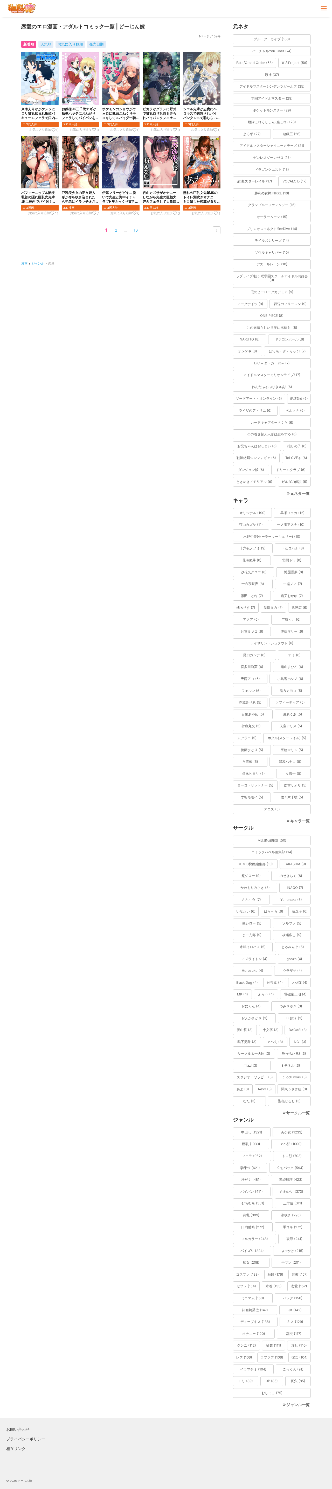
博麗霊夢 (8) (293, 572)
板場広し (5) (291, 935)
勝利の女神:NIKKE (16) (271, 193)
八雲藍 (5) (250, 761)
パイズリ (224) (252, 1251)
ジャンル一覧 (298, 1404)
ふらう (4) (266, 994)
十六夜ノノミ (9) (253, 548)
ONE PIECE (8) (271, 315)
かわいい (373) (291, 1191)
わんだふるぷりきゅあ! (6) (272, 387)
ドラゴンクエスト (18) (272, 169)
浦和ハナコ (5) (290, 761)
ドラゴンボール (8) (289, 339)
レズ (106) (244, 1357)
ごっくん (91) (293, 1369)
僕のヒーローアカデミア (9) (272, 292)
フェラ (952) (252, 1156)
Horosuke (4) (252, 970)
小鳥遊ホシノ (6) (290, 679)
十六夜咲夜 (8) (252, 584)
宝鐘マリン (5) (292, 750)
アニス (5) (272, 809)
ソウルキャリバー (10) (272, 252)
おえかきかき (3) (254, 1018)
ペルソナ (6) (295, 410)
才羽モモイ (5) (252, 797)
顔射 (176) (275, 1274)
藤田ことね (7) (252, 596)
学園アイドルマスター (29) (272, 98)
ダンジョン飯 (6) (251, 470)
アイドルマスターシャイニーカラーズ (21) (272, 145)
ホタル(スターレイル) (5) (287, 738)
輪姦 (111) (273, 1345)
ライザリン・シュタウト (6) (272, 643)
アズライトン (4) (254, 959)
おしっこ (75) (271, 1393)
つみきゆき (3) (291, 1006)
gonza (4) (294, 959)
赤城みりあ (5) (250, 702)
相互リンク (16, 1448)
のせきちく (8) (291, 876)
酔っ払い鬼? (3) (294, 1053)
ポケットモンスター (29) (272, 110)
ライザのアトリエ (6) (255, 410)
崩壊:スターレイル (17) (254, 181)
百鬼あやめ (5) (252, 714)
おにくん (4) (251, 1006)
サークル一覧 (298, 1112)
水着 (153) (274, 1286)
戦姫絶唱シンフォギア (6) (256, 458)
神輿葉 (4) (275, 982)
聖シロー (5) (251, 923)
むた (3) (249, 1101)
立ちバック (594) (290, 1168)
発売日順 (96, 44)
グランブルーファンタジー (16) (272, 205)
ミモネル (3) (290, 1065)
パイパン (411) (251, 1191)
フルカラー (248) (254, 1239)
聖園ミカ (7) (273, 607)
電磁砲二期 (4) (295, 994)
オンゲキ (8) (247, 351)
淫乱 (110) (299, 1345)
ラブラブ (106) (271, 1357)
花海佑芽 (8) (251, 560)
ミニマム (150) (252, 1298)
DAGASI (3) (298, 1030)
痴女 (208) (251, 1262)
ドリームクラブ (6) (291, 470)
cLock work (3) (295, 1077)
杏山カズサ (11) (251, 524)
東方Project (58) (294, 63)
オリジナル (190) (252, 513)
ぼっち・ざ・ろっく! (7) (287, 351)
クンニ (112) (246, 1345)
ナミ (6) (294, 655)
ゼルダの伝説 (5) (294, 482)
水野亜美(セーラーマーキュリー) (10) (271, 536)
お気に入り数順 (70, 44)
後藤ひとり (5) (252, 750)
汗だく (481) (251, 1179)
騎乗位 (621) (250, 1168)
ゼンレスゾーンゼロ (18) (272, 157)
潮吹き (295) (291, 1215)
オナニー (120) (253, 1333)
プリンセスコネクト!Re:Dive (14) (271, 229)
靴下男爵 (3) (247, 1042)
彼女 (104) (300, 1357)
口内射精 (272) (252, 1227)
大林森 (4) (299, 982)
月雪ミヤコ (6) (252, 631)
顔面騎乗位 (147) (255, 1310)
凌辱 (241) (294, 1239)
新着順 (28, 44)
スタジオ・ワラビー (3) (255, 1077)
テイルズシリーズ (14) (272, 240)
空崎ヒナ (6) (291, 619)
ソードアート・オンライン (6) (259, 398)
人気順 (45, 44)
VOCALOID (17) (294, 181)
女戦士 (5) (293, 773)
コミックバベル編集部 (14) (271, 852)
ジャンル (38, 263)
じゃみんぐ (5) (292, 947)
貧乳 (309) (251, 1215)
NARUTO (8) (250, 339)
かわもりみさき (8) (255, 887)
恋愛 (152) (299, 1286)
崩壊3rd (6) (299, 398)
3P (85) (272, 1381)
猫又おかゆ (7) (292, 596)
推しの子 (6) (297, 446)
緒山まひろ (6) (292, 667)
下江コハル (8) (292, 548)
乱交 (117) (293, 1333)
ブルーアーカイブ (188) (272, 39)
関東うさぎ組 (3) (294, 1089)
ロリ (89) (245, 1381)
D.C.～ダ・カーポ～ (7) (272, 363)
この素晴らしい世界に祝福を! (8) (272, 327)
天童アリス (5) (291, 726)
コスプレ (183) (247, 1274)
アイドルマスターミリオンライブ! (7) (271, 375)
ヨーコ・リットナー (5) (255, 785)
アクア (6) (251, 619)
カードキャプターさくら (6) (272, 422)
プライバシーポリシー (25, 1438)
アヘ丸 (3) (275, 1042)
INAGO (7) (295, 887)
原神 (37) (272, 75)
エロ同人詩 (30, 124)
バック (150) (292, 1298)
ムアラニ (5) (247, 738)
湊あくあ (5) (292, 714)
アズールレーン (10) (272, 264)
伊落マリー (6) (292, 631)
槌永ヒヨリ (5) (253, 773)
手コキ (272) (292, 1227)
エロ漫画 (28, 207)
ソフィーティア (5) (290, 702)
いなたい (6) (245, 911)
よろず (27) (252, 134)
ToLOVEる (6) (296, 458)
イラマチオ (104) (253, 1369)
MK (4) (242, 994)
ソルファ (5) (291, 923)
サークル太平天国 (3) (254, 1053)
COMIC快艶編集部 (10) (255, 864)
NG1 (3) (300, 1042)
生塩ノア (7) (292, 584)
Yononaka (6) (291, 899)
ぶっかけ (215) (292, 1251)
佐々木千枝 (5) (292, 797)
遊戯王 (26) (292, 134)
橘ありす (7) (245, 607)
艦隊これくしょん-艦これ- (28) (272, 122)
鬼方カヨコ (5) (291, 690)
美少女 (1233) (291, 1132)
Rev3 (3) (265, 1089)
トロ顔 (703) (292, 1156)
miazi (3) (250, 1065)
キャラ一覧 (300, 820)
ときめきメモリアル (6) (254, 482)
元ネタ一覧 (300, 493)
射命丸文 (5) (251, 726)
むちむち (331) (252, 1203)
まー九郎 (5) (251, 935)
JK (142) (295, 1310)
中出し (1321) (251, 1132)
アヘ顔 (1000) (291, 1144)
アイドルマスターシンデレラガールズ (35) (272, 86)
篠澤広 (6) (299, 607)
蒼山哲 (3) (245, 1030)
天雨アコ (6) (250, 679)
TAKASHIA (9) (295, 864)
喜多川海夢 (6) (252, 667)
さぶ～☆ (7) (251, 899)
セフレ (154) (246, 1286)
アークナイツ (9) (250, 304)
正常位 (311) (292, 1203)
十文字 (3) (271, 1030)
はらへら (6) (273, 911)
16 (136, 230)
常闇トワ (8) (291, 560)
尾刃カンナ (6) (254, 655)
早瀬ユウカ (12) (292, 513)
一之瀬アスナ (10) (291, 524)
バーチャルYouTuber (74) (272, 51)
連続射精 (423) (290, 1179)
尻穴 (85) (298, 1381)
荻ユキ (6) (300, 911)
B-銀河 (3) (294, 1018)
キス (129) (295, 1322)
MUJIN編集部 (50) (272, 840)
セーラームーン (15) (272, 217)
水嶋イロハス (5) (253, 947)
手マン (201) (291, 1262)
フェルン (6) (251, 690)
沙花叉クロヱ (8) (254, 572)
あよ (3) (243, 1089)
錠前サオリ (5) (295, 785)
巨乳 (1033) (251, 1144)
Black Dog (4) (247, 982)
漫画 (24, 263)
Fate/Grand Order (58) (254, 63)
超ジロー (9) (251, 876)
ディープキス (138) (255, 1322)
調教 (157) (300, 1274)
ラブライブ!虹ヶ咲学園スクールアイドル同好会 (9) (272, 278)
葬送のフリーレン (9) (290, 304)
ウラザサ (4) (292, 970)
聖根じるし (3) (289, 1101)
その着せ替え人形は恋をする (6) (272, 434)
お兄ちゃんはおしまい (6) (257, 446)
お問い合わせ (18, 1429)
